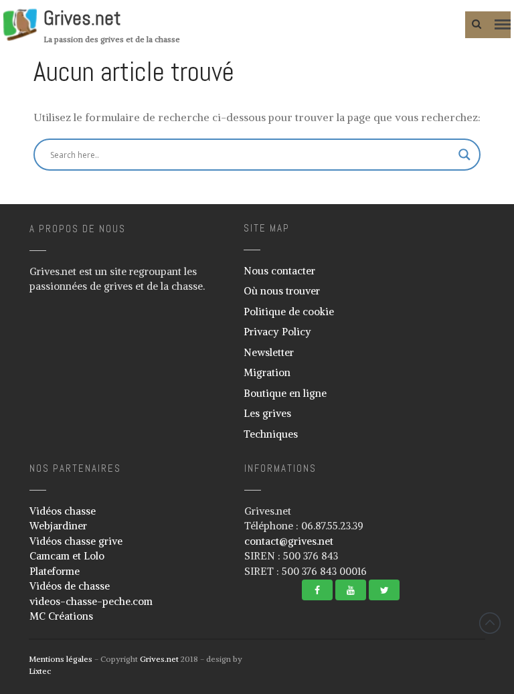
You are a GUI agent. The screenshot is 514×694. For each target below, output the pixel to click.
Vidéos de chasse (69, 586)
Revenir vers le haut (490, 623)
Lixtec (40, 671)
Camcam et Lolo (66, 555)
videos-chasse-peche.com (91, 601)
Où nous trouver (282, 290)
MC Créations (61, 616)
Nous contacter (279, 270)
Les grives (267, 413)
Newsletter (269, 352)
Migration (267, 372)
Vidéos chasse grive (75, 541)
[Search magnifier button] (464, 154)
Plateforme (54, 571)
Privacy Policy (277, 331)
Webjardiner (58, 525)
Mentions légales (60, 659)
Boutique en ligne (285, 393)
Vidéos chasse (62, 511)
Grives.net (82, 18)
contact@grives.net (288, 541)
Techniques (271, 434)
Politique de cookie (289, 311)
